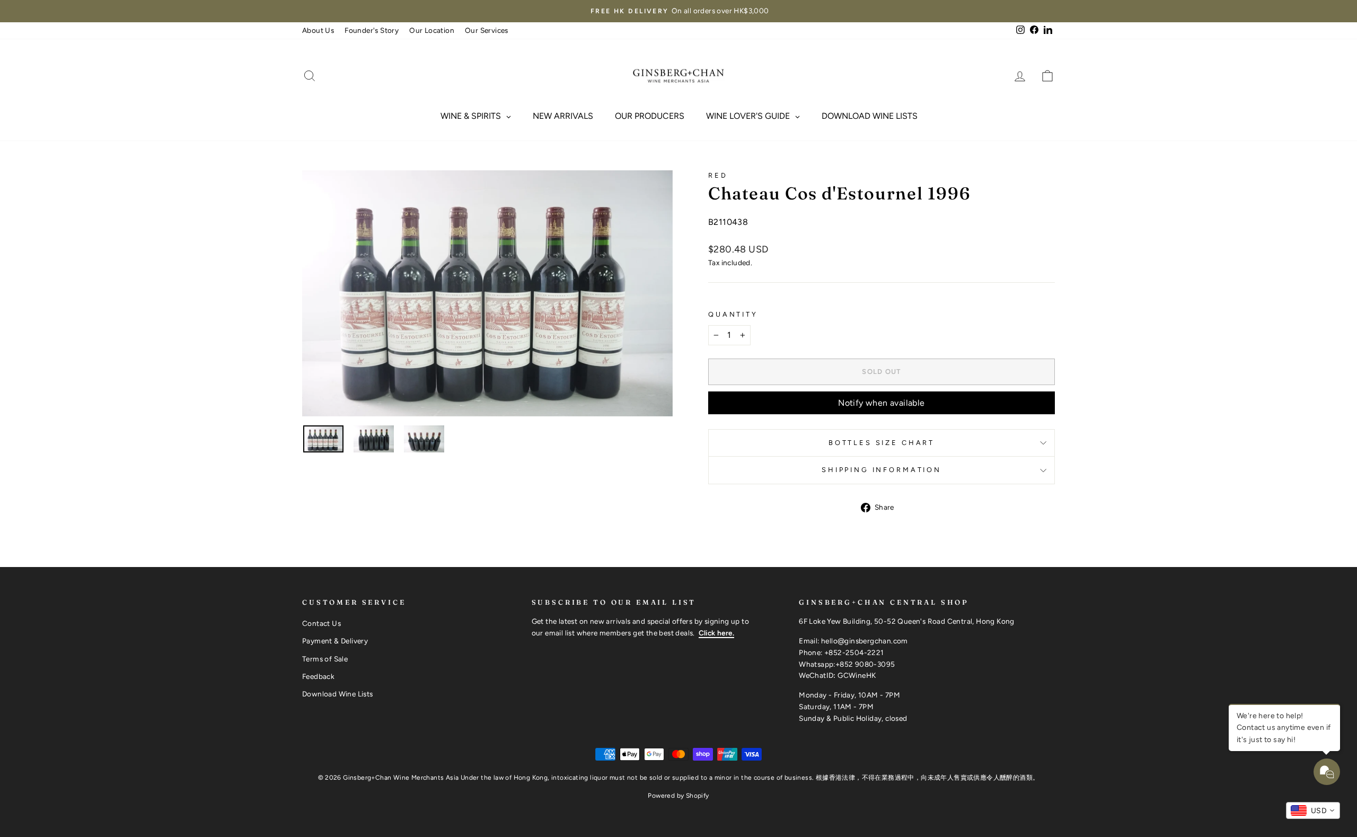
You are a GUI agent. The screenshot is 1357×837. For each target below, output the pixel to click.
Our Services (486, 30)
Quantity (733, 314)
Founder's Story (372, 30)
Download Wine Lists (337, 694)
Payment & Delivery (335, 641)
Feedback (318, 676)
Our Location (431, 30)
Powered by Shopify (678, 795)
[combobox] (1313, 810)
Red (718, 175)
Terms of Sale (325, 659)
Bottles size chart (882, 443)
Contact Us (321, 623)
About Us (318, 30)
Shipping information (881, 470)
